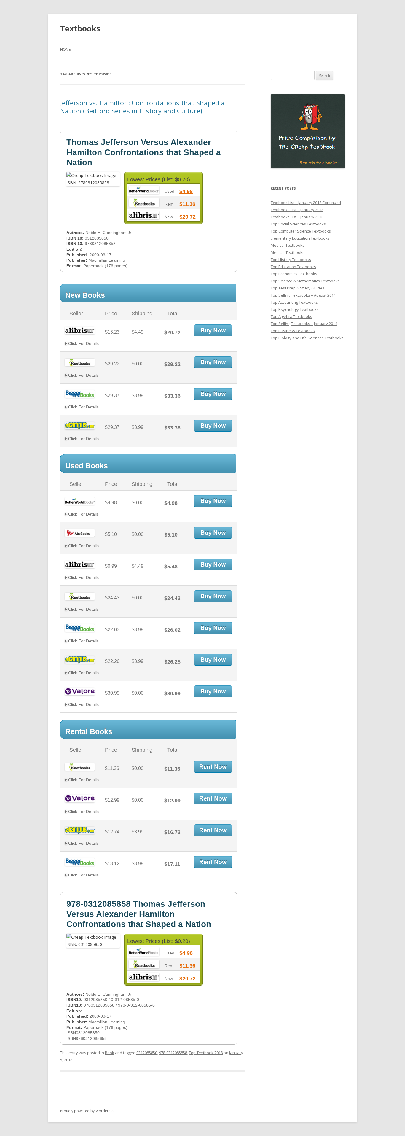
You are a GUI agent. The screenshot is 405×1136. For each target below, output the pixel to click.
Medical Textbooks (287, 245)
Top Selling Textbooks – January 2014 (304, 323)
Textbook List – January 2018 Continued (306, 202)
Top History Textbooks (291, 259)
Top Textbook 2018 (206, 1052)
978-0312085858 (173, 1052)
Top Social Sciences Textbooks (298, 224)
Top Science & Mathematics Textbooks (305, 281)
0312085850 (146, 1052)
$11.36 (187, 204)
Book (109, 1052)
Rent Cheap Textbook (213, 767)
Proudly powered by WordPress (87, 1110)
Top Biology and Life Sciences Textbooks (307, 338)
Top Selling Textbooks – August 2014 (303, 295)
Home (65, 49)
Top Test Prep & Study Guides (297, 288)
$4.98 (186, 191)
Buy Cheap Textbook (213, 330)
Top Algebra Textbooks (291, 316)
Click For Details (83, 343)
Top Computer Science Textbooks (301, 231)
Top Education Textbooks (293, 266)
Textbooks (80, 28)
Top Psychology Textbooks (295, 309)
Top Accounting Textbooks (294, 302)
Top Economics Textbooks (294, 273)
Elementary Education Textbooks (300, 238)
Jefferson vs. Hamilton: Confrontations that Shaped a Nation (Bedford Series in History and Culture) (142, 106)
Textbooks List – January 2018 (297, 209)
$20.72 (187, 217)
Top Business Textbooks (293, 330)
